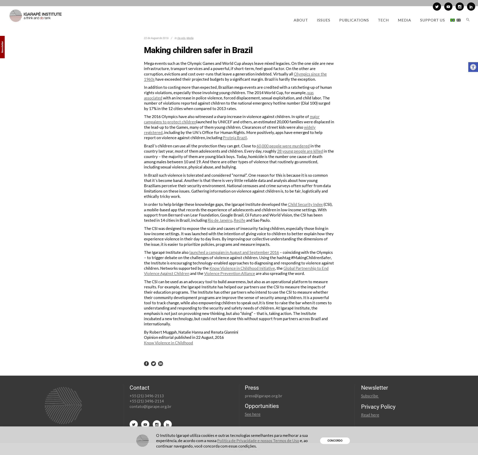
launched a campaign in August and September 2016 (234, 252)
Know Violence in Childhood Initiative (242, 268)
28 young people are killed (300, 151)
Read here (370, 414)
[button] (473, 67)
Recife (239, 220)
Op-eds (181, 38)
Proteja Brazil (235, 137)
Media (190, 38)
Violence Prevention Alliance (229, 273)
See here (252, 414)
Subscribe (370, 395)
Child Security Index (305, 204)
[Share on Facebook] (146, 363)
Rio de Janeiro (220, 220)
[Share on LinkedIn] (160, 363)
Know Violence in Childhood (168, 342)
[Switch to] (452, 20)
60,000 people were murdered (283, 145)
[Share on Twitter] (153, 363)
